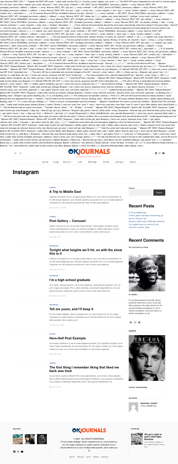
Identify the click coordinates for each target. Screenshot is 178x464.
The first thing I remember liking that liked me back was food (84, 369)
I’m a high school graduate (69, 279)
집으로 (45, 162)
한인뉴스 (67, 162)
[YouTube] (163, 153)
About (72, 457)
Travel (52, 187)
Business (53, 246)
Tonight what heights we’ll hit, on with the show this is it (85, 252)
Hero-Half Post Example (67, 338)
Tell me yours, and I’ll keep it (71, 309)
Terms (96, 457)
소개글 (56, 162)
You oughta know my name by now (144, 224)
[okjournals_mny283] (133, 407)
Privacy (80, 457)
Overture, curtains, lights (139, 227)
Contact (105, 457)
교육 (80, 162)
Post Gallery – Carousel (67, 220)
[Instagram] (159, 153)
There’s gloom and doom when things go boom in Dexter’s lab (146, 217)
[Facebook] (156, 153)
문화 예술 (92, 162)
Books (52, 334)
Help (89, 457)
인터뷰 (106, 162)
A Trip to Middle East (65, 191)
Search (132, 188)
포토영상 (119, 162)
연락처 (133, 162)
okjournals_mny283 (148, 403)
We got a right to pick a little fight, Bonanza (147, 221)
